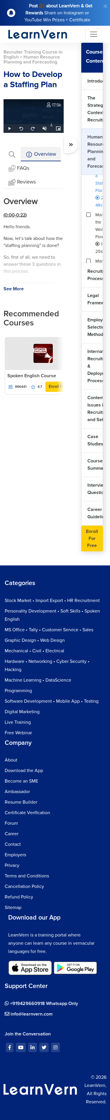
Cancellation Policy (24, 886)
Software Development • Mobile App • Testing (52, 701)
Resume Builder (21, 802)
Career (11, 834)
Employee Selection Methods (95, 327)
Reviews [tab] (26, 182)
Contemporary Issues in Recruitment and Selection (95, 409)
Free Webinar (18, 733)
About (11, 760)
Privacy (12, 865)
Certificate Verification (27, 813)
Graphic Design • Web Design (35, 640)
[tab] (12, 154)
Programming (18, 691)
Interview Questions (95, 488)
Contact (13, 844)
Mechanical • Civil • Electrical (34, 651)
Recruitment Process (95, 275)
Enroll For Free (62, 386)
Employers (15, 855)
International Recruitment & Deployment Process (95, 366)
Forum (11, 823)
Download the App (24, 770)
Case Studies (95, 440)
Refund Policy (19, 897)
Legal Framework (95, 299)
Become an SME (21, 781)
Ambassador (17, 792)
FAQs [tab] (23, 168)
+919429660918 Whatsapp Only (43, 1003)
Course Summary (95, 464)
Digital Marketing (22, 712)
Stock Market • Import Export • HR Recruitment (52, 600)
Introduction (95, 81)
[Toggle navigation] (93, 34)
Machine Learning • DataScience (38, 680)
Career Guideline (95, 513)
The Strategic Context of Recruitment (95, 109)
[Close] (105, 6)
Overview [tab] (44, 154)
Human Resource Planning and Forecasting (95, 151)
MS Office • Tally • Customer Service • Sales (49, 630)
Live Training (18, 722)
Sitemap (13, 907)
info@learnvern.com (31, 1014)
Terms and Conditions (27, 876)
